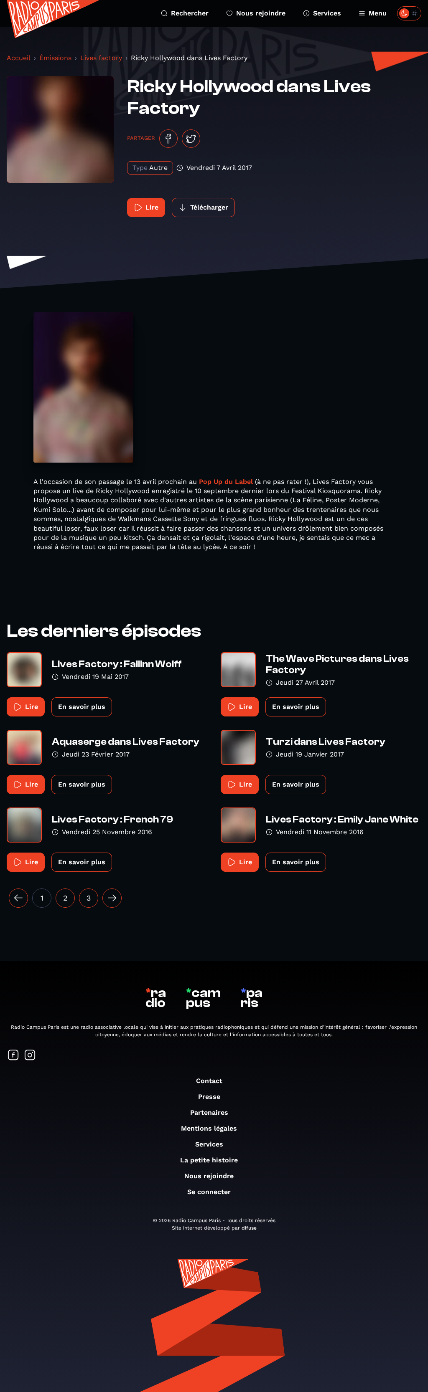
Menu (378, 13)
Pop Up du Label (226, 482)
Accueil (19, 58)
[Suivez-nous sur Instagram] (30, 1055)
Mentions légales (209, 1128)
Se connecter (209, 1192)
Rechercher (190, 13)
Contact (209, 1081)
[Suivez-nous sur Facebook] (13, 1055)
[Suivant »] (112, 898)
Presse (209, 1097)
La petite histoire (209, 1160)
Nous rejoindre (260, 13)
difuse (249, 1228)
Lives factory (101, 58)
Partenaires (209, 1112)
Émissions (55, 58)
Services (327, 13)
